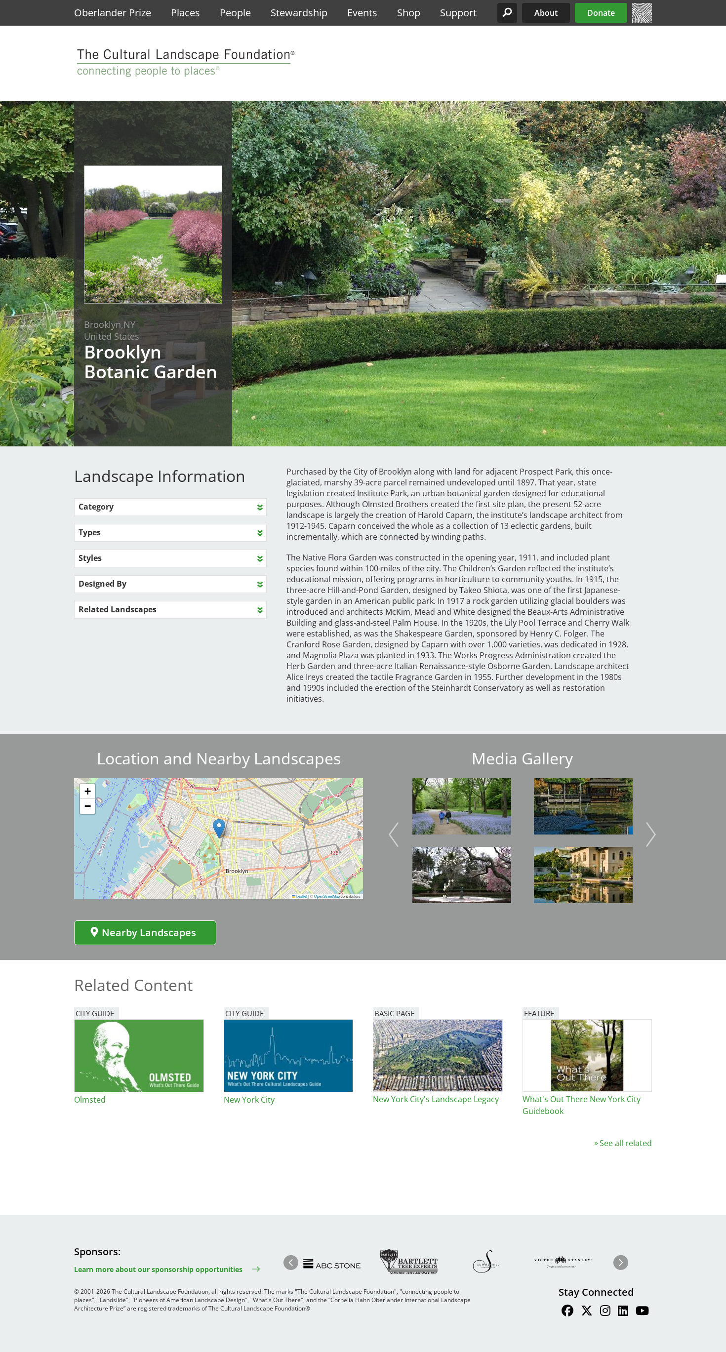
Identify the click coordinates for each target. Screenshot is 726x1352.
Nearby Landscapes (149, 932)
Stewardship (299, 12)
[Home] (642, 19)
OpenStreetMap (327, 896)
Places (185, 12)
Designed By (102, 583)
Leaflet (301, 896)
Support (458, 12)
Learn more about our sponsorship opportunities (158, 1269)
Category (96, 506)
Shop (408, 12)
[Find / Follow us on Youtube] (642, 1312)
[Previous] (393, 834)
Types (90, 532)
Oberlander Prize (112, 12)
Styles (90, 558)
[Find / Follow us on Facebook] (567, 1312)
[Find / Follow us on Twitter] (587, 1312)
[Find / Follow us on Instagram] (605, 1312)
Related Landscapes (118, 609)
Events (362, 12)
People (235, 12)
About (546, 12)
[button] (507, 13)
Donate (601, 12)
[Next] (651, 834)
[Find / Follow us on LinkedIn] (623, 1312)
